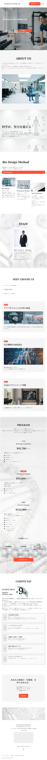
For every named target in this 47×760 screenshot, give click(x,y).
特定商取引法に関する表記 (19, 755)
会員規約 (12, 755)
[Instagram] (23, 749)
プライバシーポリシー (5, 755)
